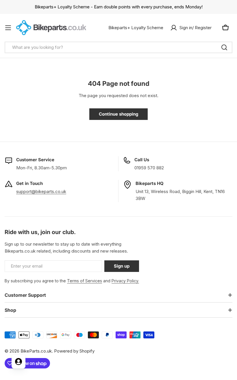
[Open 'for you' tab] (18, 361)
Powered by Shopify (74, 351)
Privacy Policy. (125, 280)
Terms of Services (84, 280)
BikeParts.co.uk (36, 351)
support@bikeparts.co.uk (41, 191)
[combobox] (118, 47)
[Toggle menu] (8, 27)
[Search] (224, 47)
